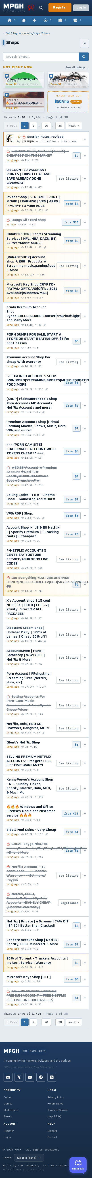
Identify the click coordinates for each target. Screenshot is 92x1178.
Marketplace (11, 1110)
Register (60, 7)
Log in (81, 7)
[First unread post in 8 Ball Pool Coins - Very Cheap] (85, 831)
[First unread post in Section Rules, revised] (85, 139)
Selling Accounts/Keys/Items (28, 33)
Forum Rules (55, 1103)
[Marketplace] (77, 20)
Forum (8, 1097)
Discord (52, 1130)
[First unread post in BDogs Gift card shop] (85, 222)
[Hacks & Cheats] (47, 20)
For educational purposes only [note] (41, 1167)
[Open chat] (23, 20)
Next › (74, 126)
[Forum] (11, 20)
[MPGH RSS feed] (51, 1077)
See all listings (77, 67)
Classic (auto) (26, 1157)
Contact (52, 1137)
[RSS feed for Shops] (84, 43)
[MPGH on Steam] (40, 1077)
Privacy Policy (56, 1097)
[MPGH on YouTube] (29, 1077)
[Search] (40, 7)
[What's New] (34, 20)
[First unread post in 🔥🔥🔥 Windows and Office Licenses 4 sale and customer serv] (85, 813)
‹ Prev (11, 126)
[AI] (62, 20)
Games (8, 1103)
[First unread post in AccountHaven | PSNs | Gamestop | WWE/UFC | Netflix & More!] (85, 657)
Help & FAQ (54, 1116)
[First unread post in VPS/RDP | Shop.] (85, 515)
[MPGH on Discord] (8, 1077)
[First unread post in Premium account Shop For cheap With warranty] (85, 361)
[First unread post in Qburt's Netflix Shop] (85, 744)
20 (46, 126)
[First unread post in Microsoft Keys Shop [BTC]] (85, 979)
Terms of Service (58, 1110)
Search (8, 1116)
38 (60, 126)
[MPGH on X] (19, 1077)
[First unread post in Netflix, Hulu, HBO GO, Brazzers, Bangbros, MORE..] (85, 728)
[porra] (31, 7)
